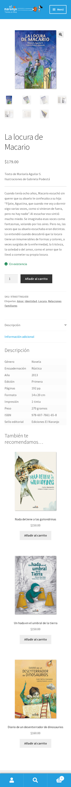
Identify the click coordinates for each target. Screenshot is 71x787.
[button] (60, 34)
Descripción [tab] (12, 325)
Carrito (54, 777)
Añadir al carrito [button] (35, 535)
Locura (42, 301)
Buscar (35, 780)
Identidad (31, 301)
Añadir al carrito (36, 279)
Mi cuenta (12, 780)
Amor (20, 301)
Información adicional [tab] (19, 337)
